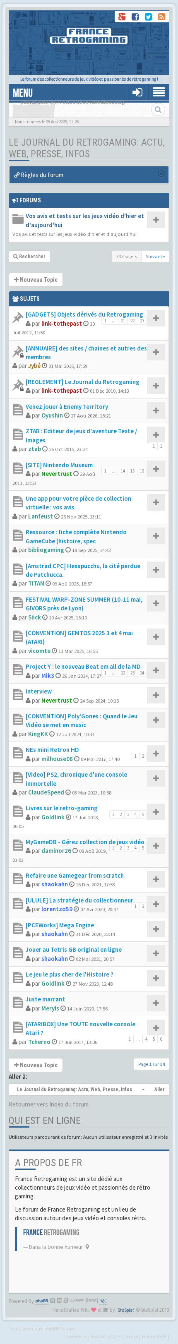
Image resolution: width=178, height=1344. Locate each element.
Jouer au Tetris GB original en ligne (74, 949)
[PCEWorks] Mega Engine (60, 925)
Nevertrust (56, 474)
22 (132, 321)
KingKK (38, 734)
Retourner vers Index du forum (49, 1104)
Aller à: (18, 1076)
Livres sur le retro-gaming (62, 808)
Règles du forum (41, 175)
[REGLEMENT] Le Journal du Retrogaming (83, 382)
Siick (34, 617)
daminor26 (56, 850)
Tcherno (39, 1042)
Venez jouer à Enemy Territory (67, 406)
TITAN (36, 583)
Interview (39, 691)
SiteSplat (126, 1310)
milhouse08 (57, 759)
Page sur (151, 1064)
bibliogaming (46, 550)
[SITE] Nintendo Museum (59, 465)
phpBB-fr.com (59, 1328)
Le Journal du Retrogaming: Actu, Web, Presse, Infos (87, 148)
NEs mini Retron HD (52, 750)
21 (123, 321)
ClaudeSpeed (46, 792)
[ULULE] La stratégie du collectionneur (79, 900)
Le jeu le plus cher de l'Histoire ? (69, 974)
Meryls (50, 1008)
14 (123, 471)
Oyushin (52, 415)
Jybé (34, 366)
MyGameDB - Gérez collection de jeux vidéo (85, 842)
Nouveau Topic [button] (38, 279)
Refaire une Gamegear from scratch (75, 875)
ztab (34, 449)
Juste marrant (45, 999)
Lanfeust (40, 516)
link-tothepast (61, 323)
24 (142, 673)
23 (142, 321)
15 (132, 471)
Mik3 (47, 675)
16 (142, 471)
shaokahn (54, 884)
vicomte (39, 651)
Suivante (155, 256)
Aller (159, 1089)
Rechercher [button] (32, 256)
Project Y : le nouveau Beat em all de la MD (83, 666)
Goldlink (53, 817)
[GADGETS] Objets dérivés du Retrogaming (84, 314)
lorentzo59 (56, 909)
